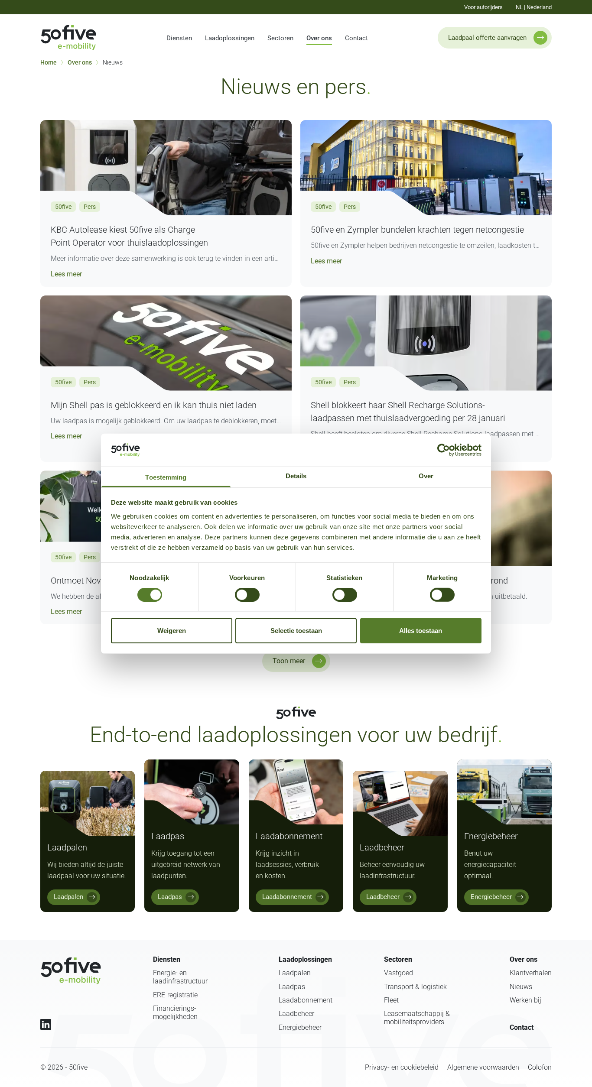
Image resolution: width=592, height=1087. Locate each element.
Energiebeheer (300, 1027)
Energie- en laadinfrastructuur (180, 977)
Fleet (391, 1000)
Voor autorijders (483, 7)
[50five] (70, 971)
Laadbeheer (296, 1013)
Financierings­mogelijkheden (175, 1012)
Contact (356, 38)
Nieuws (521, 987)
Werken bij (525, 1000)
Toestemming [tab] (165, 476)
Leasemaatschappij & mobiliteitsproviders (417, 1017)
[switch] (247, 595)
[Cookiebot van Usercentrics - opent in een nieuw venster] (443, 450)
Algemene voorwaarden (483, 1067)
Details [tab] (296, 475)
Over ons (319, 38)
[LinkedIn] (45, 1024)
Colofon (540, 1067)
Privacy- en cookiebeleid (402, 1067)
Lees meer (66, 273)
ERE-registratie (175, 995)
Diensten (179, 38)
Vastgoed (398, 973)
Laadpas (292, 987)
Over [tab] (426, 475)
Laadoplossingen (229, 38)
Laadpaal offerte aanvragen (487, 38)
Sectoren (280, 38)
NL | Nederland (534, 7)
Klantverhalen (531, 973)
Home (48, 62)
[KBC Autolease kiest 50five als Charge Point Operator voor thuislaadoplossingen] (166, 167)
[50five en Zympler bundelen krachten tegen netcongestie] (426, 167)
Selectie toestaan (296, 630)
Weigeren (171, 630)
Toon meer (289, 661)
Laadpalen (295, 973)
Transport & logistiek (415, 987)
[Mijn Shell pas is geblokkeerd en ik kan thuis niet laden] (166, 343)
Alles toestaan (420, 630)
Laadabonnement (305, 1000)
